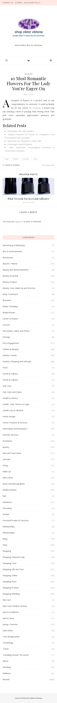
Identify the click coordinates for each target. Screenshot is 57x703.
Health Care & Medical (13, 410)
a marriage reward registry (19, 144)
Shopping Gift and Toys (13, 569)
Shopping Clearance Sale (14, 557)
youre (35, 159)
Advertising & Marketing (14, 245)
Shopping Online (10, 575)
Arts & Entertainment (12, 251)
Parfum (6, 514)
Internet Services (10, 434)
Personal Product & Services (16, 520)
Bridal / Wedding (10, 306)
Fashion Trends (10, 355)
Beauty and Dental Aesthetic (16, 269)
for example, (35, 107)
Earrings (6, 337)
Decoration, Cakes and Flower (16, 331)
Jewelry (6, 447)
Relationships (9, 526)
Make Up (7, 471)
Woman (29, 74)
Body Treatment (10, 294)
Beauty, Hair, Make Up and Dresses (19, 288)
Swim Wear (8, 630)
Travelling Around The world (15, 655)
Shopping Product (11, 587)
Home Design (9, 416)
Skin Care (7, 600)
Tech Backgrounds (11, 636)
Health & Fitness (10, 398)
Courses (6, 324)
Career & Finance (10, 318)
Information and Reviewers (15, 428)
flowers (15, 159)
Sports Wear (8, 618)
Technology (8, 642)
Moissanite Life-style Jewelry (20, 131)
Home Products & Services (15, 422)
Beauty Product (10, 282)
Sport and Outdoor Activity (15, 606)
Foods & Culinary (10, 373)
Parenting (7, 508)
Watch (5, 661)
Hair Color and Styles (12, 392)
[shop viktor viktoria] (28, 28)
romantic (26, 159)
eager (6, 159)
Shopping (7, 551)
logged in (19, 221)
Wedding (7, 667)
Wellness (7, 673)
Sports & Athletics (11, 612)
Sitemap (18, 3)
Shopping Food (9, 563)
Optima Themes (36, 698)
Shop (5, 544)
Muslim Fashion (9, 489)
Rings (5, 538)
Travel (5, 648)
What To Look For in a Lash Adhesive (29, 198)
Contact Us (8, 3)
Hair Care (7, 386)
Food (5, 367)
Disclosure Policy (32, 3)
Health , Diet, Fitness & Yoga (16, 404)
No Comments (48, 165)
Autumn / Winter (10, 263)
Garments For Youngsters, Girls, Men (24, 141)
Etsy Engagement (11, 343)
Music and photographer (14, 483)
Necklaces (7, 502)
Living (5, 465)
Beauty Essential (10, 275)
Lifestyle (6, 459)
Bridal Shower (9, 312)
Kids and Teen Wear (12, 453)
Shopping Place (9, 581)
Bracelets (7, 300)
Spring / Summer (10, 624)
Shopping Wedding (11, 593)
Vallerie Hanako (12, 165)
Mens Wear (8, 477)
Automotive (8, 257)
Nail (4, 496)
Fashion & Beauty (11, 349)
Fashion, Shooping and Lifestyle (17, 361)
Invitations (7, 441)
